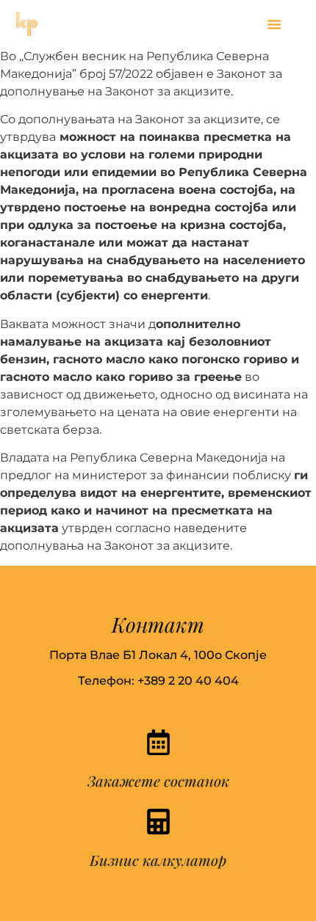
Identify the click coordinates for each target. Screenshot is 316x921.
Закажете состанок (158, 780)
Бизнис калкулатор (158, 860)
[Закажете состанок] (158, 742)
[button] (274, 24)
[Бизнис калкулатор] (158, 821)
